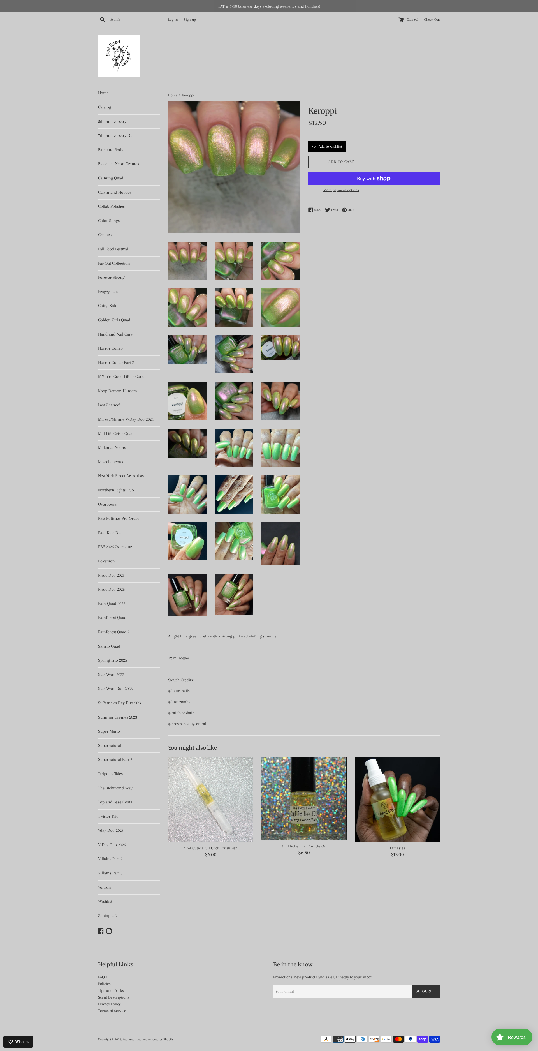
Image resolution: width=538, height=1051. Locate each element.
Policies (104, 983)
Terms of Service (112, 1010)
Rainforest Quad (112, 617)
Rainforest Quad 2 (113, 631)
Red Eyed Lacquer (134, 1039)
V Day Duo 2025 (112, 844)
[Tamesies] (397, 799)
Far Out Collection (114, 263)
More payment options (341, 190)
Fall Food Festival (113, 248)
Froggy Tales (108, 291)
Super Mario (109, 731)
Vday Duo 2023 (111, 830)
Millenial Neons (112, 447)
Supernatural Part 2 (115, 759)
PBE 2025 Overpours (115, 546)
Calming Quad (110, 178)
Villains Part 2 (110, 858)
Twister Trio (108, 816)
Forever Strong (111, 277)
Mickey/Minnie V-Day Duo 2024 (126, 419)
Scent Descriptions (113, 997)
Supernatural (109, 745)
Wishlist (105, 901)
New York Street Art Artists (121, 475)
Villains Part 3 (110, 873)
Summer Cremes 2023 (117, 717)
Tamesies (397, 848)
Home (103, 92)
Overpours (107, 504)
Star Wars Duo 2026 (115, 688)
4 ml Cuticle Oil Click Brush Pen (211, 848)
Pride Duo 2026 (111, 589)
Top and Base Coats (115, 802)
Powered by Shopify (160, 1039)
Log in (173, 19)
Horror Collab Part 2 (116, 362)
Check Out (432, 19)
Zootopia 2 (107, 915)
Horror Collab (110, 348)
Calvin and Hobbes (114, 192)
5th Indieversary (112, 121)
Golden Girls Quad (114, 319)
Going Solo (107, 305)
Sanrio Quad (109, 646)
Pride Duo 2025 (111, 575)
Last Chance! (109, 404)
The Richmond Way (115, 788)
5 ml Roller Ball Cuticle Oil (303, 846)
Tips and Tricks (111, 990)
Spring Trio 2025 (112, 660)
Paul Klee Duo (110, 532)
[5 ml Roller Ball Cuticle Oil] (303, 798)
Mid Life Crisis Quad (116, 433)
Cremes (105, 234)
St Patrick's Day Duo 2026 (120, 702)
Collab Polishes (111, 206)
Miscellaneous (110, 461)
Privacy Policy (109, 1004)
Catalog (104, 107)
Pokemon (106, 560)
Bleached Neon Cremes (118, 163)
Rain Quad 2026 (111, 603)
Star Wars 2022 (111, 674)
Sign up (190, 19)
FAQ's (102, 977)
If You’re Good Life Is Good (121, 376)
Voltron (104, 887)
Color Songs (109, 220)
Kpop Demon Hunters (117, 390)
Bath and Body (110, 149)
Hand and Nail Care (115, 334)
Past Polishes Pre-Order (118, 518)
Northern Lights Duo (116, 490)
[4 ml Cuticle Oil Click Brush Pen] (210, 799)
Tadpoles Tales (110, 773)
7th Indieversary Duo (116, 135)
